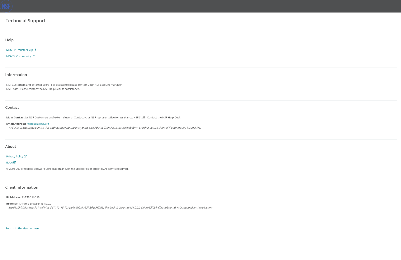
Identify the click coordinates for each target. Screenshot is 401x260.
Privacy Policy (15, 156)
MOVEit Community (19, 56)
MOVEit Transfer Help (20, 50)
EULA (9, 162)
